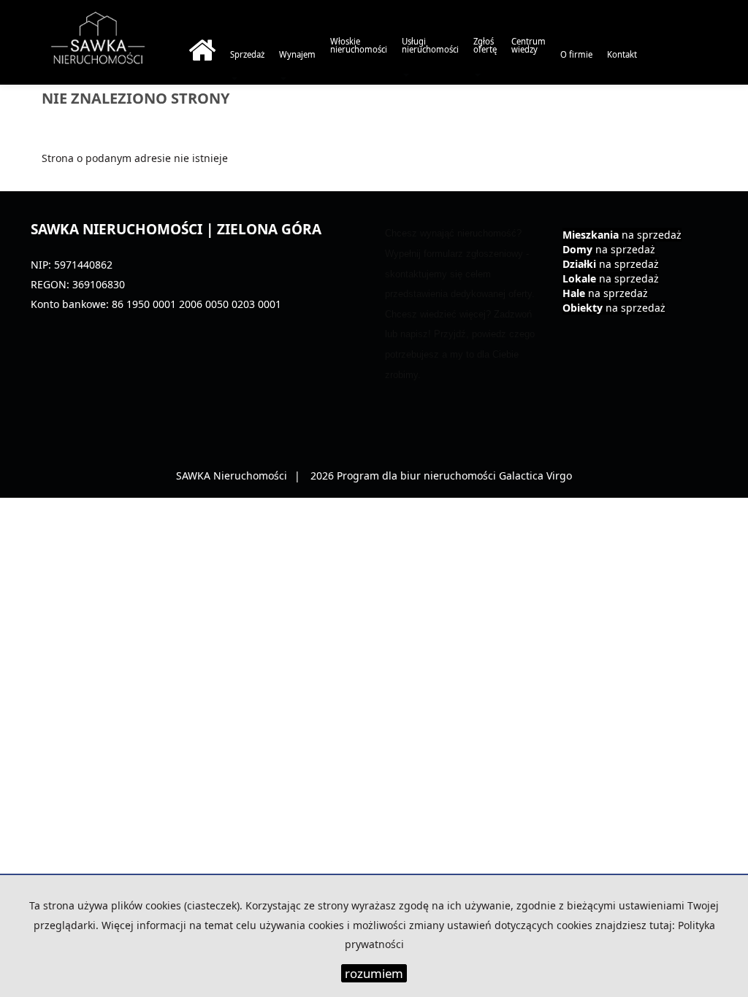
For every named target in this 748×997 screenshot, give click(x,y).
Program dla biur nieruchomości (418, 475)
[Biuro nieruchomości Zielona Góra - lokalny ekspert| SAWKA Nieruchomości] (202, 54)
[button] (430, 54)
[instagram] (675, 120)
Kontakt (622, 54)
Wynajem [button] (297, 54)
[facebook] (650, 120)
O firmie (576, 54)
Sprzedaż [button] (247, 54)
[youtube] (702, 120)
